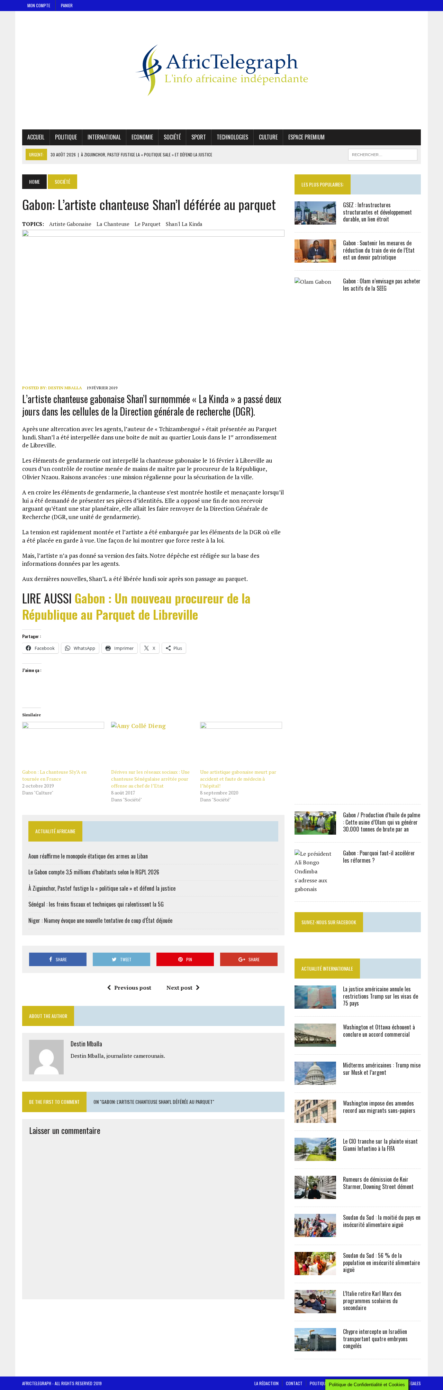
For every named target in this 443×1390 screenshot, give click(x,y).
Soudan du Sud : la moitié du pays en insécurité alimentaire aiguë (382, 1221)
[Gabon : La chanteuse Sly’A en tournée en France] (63, 745)
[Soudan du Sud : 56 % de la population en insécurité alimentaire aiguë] (315, 1270)
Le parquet (148, 223)
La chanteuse (113, 223)
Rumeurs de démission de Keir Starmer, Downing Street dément (378, 1183)
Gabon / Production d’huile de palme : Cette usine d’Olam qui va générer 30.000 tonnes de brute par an (381, 822)
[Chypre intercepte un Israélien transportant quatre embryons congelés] (315, 1346)
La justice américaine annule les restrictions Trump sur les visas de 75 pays (380, 996)
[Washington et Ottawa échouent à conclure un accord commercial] (315, 1042)
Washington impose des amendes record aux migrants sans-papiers (379, 1107)
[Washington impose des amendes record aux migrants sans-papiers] (315, 1118)
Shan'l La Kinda (184, 223)
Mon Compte (38, 5)
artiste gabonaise (70, 223)
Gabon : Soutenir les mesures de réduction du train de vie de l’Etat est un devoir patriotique (379, 250)
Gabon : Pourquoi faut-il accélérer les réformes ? (379, 856)
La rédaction (266, 1383)
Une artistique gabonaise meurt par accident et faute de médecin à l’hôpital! (238, 779)
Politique (66, 137)
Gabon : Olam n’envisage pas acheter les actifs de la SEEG (382, 284)
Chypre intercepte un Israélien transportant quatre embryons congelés (375, 1338)
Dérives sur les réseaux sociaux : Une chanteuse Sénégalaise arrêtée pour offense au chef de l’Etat (150, 779)
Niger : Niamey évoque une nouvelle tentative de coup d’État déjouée (100, 920)
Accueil (35, 137)
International (104, 137)
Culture (268, 137)
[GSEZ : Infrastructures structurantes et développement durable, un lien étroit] (315, 220)
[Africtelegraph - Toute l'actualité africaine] (221, 70)
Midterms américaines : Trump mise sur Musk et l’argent (382, 1068)
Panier (67, 5)
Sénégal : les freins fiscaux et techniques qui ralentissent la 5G (96, 904)
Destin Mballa (65, 387)
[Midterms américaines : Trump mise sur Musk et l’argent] (315, 1080)
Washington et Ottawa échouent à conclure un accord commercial (379, 1030)
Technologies (232, 137)
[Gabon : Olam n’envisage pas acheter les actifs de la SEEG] (315, 792)
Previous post (132, 987)
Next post (179, 987)
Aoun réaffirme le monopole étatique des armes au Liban (88, 856)
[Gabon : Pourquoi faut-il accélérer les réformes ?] (315, 889)
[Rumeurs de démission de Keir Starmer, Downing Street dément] (315, 1194)
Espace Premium (306, 137)
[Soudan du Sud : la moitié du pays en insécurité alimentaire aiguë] (315, 1232)
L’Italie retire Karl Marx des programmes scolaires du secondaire (372, 1300)
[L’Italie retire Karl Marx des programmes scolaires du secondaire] (315, 1308)
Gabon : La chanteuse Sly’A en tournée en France (54, 775)
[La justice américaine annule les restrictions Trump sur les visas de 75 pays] (315, 1004)
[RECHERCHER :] (382, 153)
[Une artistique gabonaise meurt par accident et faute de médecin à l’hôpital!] (241, 745)
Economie (142, 137)
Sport (198, 137)
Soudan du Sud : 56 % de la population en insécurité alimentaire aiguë (381, 1262)
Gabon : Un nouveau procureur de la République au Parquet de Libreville (136, 606)
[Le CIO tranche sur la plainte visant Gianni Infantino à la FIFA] (315, 1156)
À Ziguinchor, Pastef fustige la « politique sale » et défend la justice (101, 888)
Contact (294, 1383)
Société (172, 137)
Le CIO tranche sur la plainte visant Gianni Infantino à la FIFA (380, 1145)
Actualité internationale (327, 968)
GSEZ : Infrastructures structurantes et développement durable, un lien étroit (377, 212)
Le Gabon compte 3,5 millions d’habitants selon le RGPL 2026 (93, 872)
